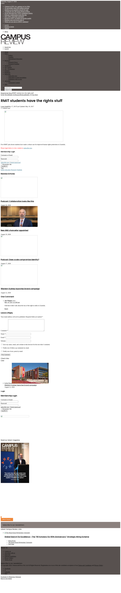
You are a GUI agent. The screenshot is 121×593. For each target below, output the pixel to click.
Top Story (35, 95)
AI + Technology (10, 69)
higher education (6, 170)
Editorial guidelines (10, 556)
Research (7, 60)
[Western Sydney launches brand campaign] (19, 284)
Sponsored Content (14, 82)
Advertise (7, 81)
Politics (10, 55)
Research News (13, 62)
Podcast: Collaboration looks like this (16, 15)
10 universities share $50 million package (17, 8)
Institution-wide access (15, 79)
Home (2, 93)
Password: (4, 159)
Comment (4, 330)
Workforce (8, 65)
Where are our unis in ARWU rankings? (16, 22)
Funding (10, 57)
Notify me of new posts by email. (13, 351)
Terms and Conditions (84, 565)
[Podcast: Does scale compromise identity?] (19, 255)
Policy (6, 54)
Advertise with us (10, 553)
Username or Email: (7, 155)
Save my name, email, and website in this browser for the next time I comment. (26, 344)
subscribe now (28, 148)
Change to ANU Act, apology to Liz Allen (17, 6)
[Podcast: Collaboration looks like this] (19, 197)
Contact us (8, 551)
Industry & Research (14, 95)
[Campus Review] (16, 44)
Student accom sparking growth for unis (16, 10)
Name (3, 334)
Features (7, 71)
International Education (15, 59)
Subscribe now (12, 76)
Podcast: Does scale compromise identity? (20, 259)
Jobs (6, 84)
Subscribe (7, 74)
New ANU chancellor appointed (14, 16)
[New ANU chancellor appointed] (19, 226)
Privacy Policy (9, 558)
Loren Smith (4, 106)
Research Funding (13, 64)
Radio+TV (29, 95)
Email (3, 337)
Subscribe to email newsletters (17, 77)
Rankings (7, 72)
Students (19, 170)
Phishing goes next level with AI (14, 20)
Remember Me (7, 164)
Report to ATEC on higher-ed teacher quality (18, 18)
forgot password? (15, 162)
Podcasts (23, 95)
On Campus (8, 67)
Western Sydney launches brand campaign (20, 288)
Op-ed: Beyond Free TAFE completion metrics (19, 13)
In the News (8, 93)
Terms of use (8, 560)
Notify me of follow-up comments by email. (16, 348)
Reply (6, 309)
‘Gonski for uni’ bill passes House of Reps (17, 11)
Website (3, 341)
